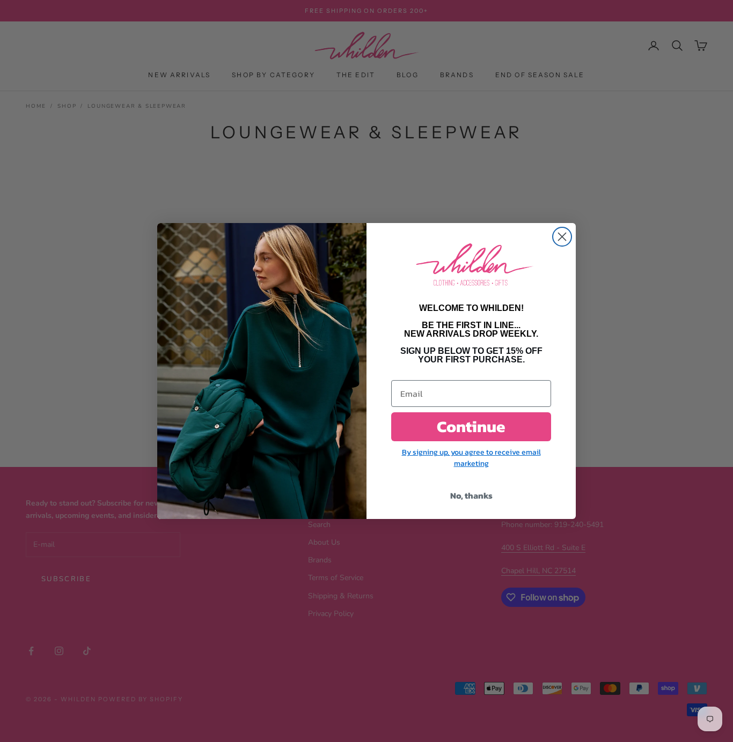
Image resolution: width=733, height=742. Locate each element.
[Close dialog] (562, 236)
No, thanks (471, 495)
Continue (471, 426)
